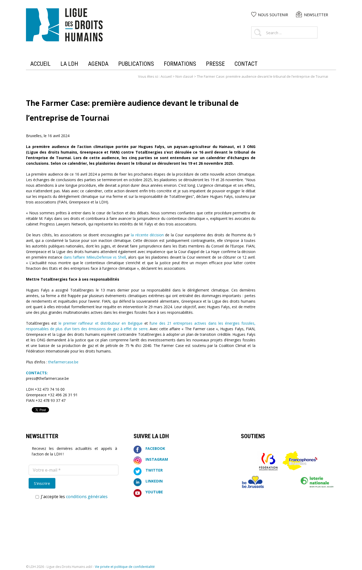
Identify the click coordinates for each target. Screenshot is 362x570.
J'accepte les (74, 496)
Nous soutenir (273, 14)
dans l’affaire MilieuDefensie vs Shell (95, 257)
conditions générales (87, 496)
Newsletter (316, 14)
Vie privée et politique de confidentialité (125, 566)
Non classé (184, 76)
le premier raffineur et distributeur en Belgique (101, 323)
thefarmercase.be (62, 361)
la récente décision (147, 234)
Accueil (166, 76)
